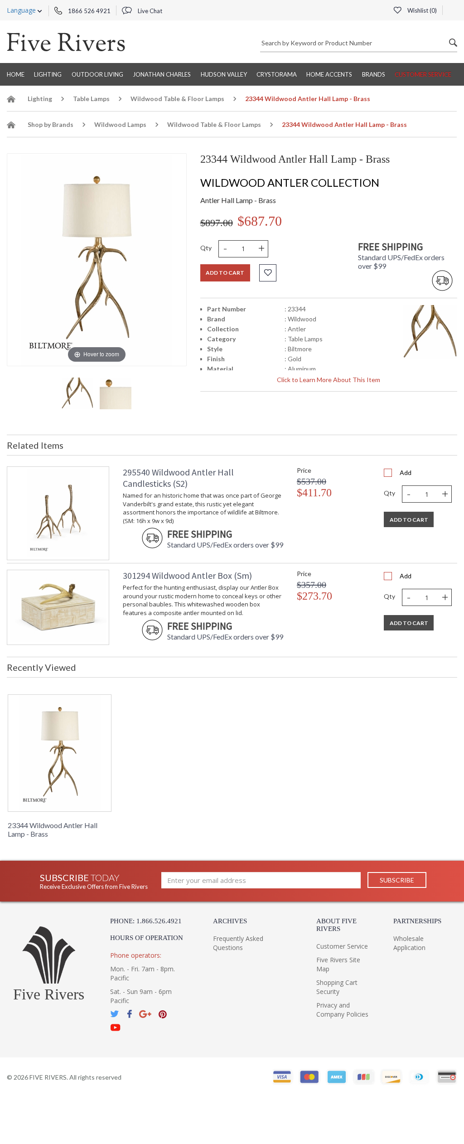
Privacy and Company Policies (342, 1009)
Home (15, 74)
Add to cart (225, 272)
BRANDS (373, 74)
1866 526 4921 (89, 11)
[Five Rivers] (66, 42)
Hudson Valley (224, 74)
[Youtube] (115, 1027)
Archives (230, 921)
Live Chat (149, 11)
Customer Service (423, 74)
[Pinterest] (162, 1014)
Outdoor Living (97, 74)
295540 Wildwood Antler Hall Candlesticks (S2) (178, 477)
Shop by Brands (50, 124)
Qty (206, 248)
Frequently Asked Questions (238, 943)
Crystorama (276, 74)
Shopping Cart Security (337, 987)
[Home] (11, 100)
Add (405, 472)
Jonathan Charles (162, 74)
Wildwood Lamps (120, 124)
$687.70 (259, 220)
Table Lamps (91, 98)
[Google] (145, 1014)
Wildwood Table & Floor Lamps (177, 98)
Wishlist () (421, 10)
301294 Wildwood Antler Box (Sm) (187, 575)
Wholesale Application (409, 943)
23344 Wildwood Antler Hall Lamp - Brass (52, 829)
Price (304, 470)
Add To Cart (409, 519)
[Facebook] (129, 1014)
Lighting (48, 74)
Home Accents (329, 74)
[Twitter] (115, 1014)
